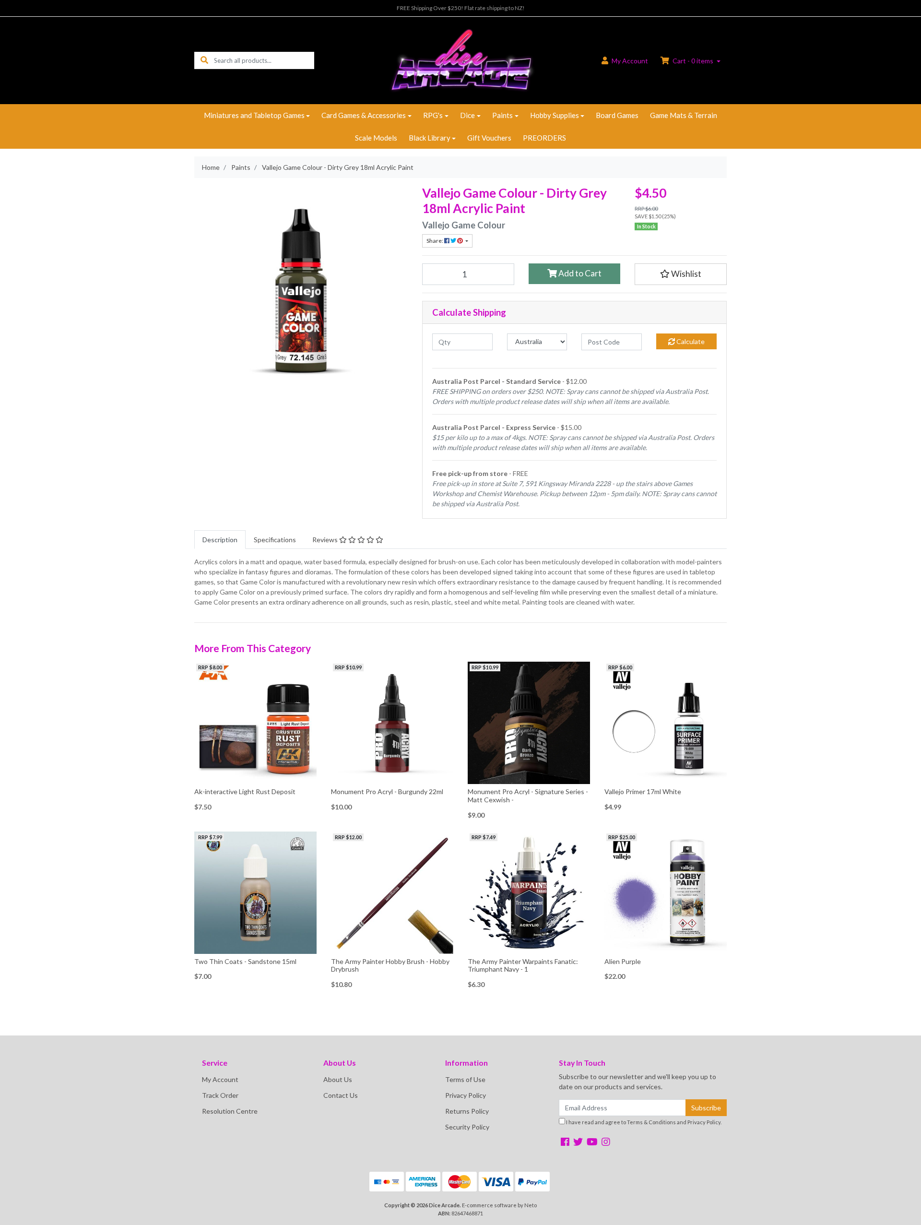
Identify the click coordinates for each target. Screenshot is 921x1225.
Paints (502, 115)
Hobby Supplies (554, 115)
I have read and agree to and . (643, 1122)
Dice (467, 115)
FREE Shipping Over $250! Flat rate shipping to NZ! (461, 8)
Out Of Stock (255, 777)
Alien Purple (622, 961)
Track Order (220, 1095)
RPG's (433, 115)
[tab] (220, 539)
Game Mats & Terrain (683, 115)
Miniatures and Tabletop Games (254, 115)
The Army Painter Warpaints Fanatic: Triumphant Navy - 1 (523, 965)
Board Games (617, 115)
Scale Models (376, 137)
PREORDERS (544, 137)
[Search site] (204, 60)
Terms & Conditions (651, 1122)
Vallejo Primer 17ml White (642, 791)
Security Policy (467, 1127)
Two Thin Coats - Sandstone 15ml (245, 961)
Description (219, 539)
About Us (337, 1079)
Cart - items (693, 61)
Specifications (275, 539)
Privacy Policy (465, 1095)
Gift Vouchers (489, 137)
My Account (220, 1079)
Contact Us (340, 1095)
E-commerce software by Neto (499, 1205)
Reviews (325, 539)
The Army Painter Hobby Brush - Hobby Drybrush (390, 965)
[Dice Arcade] (460, 60)
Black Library (429, 137)
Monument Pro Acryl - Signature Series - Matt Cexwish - (528, 795)
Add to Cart (579, 273)
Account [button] (630, 61)
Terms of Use (465, 1079)
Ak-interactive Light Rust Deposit (244, 791)
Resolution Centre (230, 1111)
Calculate (690, 341)
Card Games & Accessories (363, 115)
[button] (681, 274)
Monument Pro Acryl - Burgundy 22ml (387, 791)
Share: (435, 240)
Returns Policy (467, 1111)
